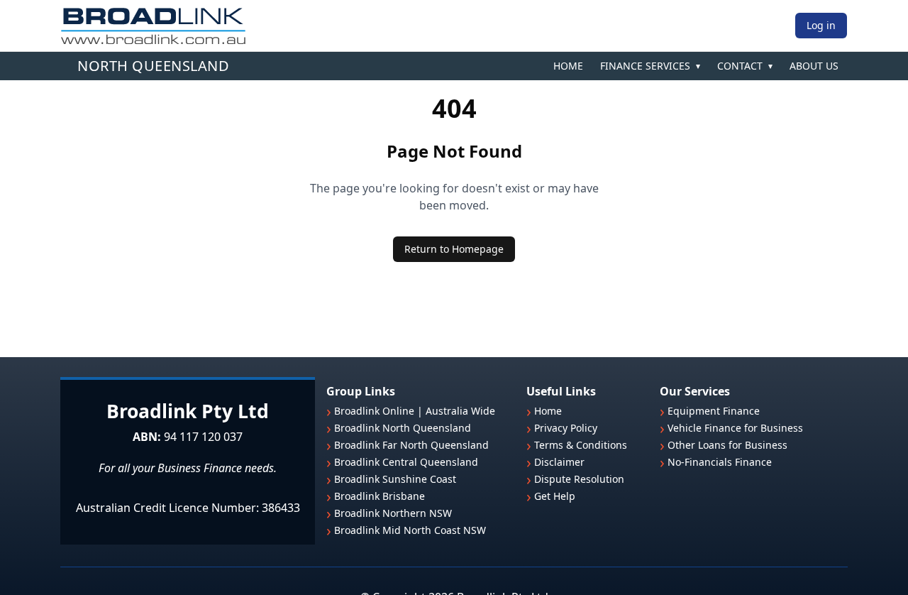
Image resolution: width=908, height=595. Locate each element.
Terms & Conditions (580, 445)
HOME (568, 65)
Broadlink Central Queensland (406, 462)
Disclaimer (559, 462)
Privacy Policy (565, 428)
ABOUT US (814, 65)
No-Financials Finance (720, 462)
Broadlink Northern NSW (393, 513)
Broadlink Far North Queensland (411, 445)
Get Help (554, 496)
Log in (821, 25)
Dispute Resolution (579, 479)
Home (548, 411)
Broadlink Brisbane (379, 496)
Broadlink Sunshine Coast (395, 479)
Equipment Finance (714, 411)
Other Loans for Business (727, 445)
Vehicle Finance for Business (735, 428)
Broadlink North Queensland (402, 428)
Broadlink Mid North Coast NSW (410, 530)
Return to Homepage (454, 249)
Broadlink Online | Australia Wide (414, 411)
